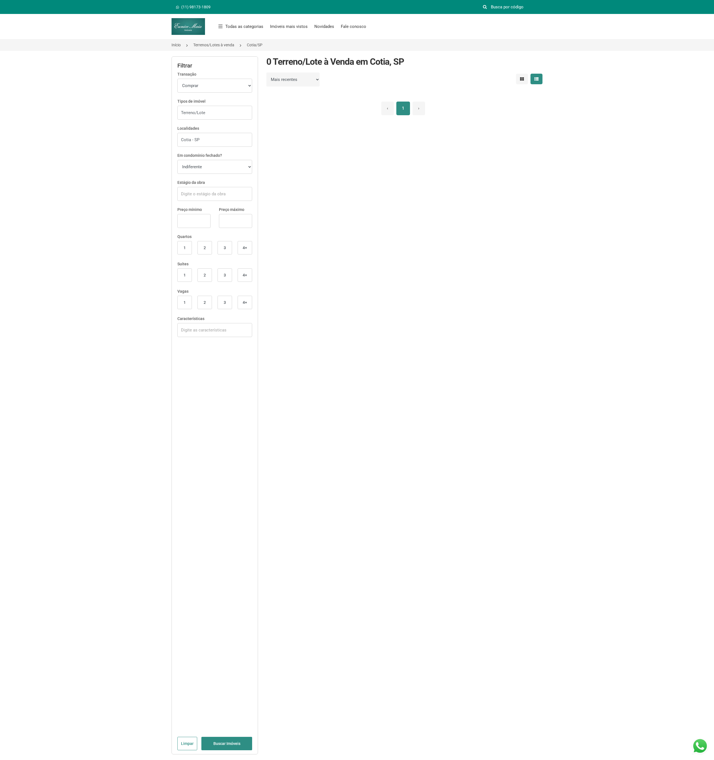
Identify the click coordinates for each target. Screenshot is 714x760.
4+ (245, 248)
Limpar (187, 743)
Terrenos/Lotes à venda (213, 45)
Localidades (188, 128)
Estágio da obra (191, 182)
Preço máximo (231, 209)
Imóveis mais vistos (289, 26)
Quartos (184, 236)
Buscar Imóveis (226, 743)
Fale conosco (353, 26)
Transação (186, 74)
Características (190, 318)
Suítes (183, 264)
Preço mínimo (189, 209)
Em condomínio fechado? (199, 155)
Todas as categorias (244, 26)
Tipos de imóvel (191, 101)
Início (176, 45)
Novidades (324, 26)
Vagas (183, 291)
